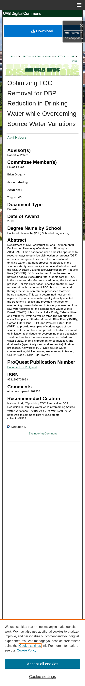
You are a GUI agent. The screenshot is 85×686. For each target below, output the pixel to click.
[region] (42, 652)
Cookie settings (30, 645)
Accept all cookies (42, 664)
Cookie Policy (26, 650)
